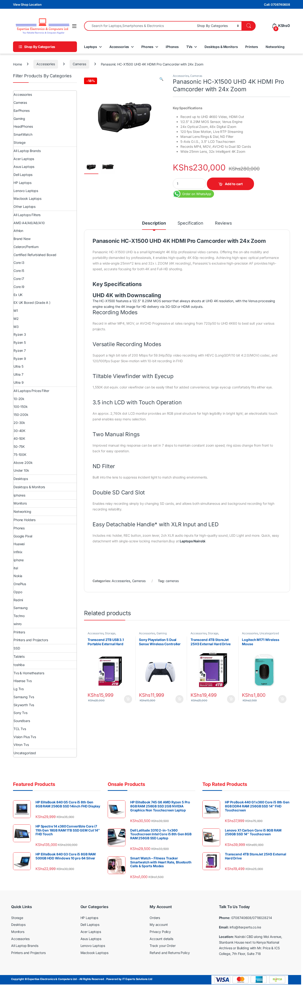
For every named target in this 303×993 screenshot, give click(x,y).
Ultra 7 (18, 374)
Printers (251, 47)
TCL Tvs (19, 729)
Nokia (17, 576)
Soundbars (21, 721)
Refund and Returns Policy (170, 953)
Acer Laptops (23, 159)
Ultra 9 (18, 382)
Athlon (18, 231)
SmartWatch (22, 134)
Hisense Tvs (22, 681)
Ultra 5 (18, 366)
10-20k (18, 399)
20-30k (19, 423)
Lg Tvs (18, 689)
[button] (161, 79)
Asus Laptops (23, 167)
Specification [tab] (190, 223)
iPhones (172, 47)
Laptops (90, 47)
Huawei (19, 544)
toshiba (19, 665)
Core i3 (18, 263)
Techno (19, 616)
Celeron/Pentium (26, 247)
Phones (147, 47)
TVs (189, 47)
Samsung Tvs (23, 697)
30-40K (19, 431)
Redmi (18, 600)
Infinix (17, 552)
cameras (172, 581)
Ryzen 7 (19, 350)
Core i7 (18, 279)
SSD (16, 648)
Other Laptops (24, 207)
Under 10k (21, 470)
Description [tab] (154, 223)
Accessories (119, 47)
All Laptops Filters (26, 215)
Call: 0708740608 (277, 4)
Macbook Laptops (27, 198)
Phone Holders (24, 520)
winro (17, 624)
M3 (16, 327)
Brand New (22, 239)
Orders (155, 918)
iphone (18, 560)
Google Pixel (22, 536)
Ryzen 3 (19, 334)
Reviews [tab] (223, 223)
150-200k (20, 415)
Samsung (20, 608)
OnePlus (19, 584)
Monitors (20, 503)
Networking (275, 47)
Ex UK (17, 295)
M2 (16, 319)
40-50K (19, 438)
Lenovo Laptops (25, 191)
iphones (19, 495)
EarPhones (21, 111)
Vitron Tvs (21, 745)
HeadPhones (23, 126)
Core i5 (18, 271)
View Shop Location (27, 4)
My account (159, 925)
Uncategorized (269, 633)
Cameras (79, 64)
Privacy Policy (160, 932)
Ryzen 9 (19, 359)
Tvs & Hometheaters (28, 673)
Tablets (19, 656)
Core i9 (18, 287)
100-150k (20, 407)
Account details (161, 939)
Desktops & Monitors (221, 47)
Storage (110, 633)
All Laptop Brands (27, 151)
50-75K (19, 446)
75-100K (19, 455)
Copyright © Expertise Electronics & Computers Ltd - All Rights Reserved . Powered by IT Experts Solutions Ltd (81, 979)
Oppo (17, 592)
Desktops (20, 479)
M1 (15, 311)
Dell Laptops (22, 175)
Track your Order (163, 946)
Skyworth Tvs (23, 705)
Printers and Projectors (30, 640)
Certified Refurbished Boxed (34, 255)
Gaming (161, 633)
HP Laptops (22, 183)
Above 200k (23, 463)
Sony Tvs (20, 713)
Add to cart (234, 184)
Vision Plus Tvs (24, 737)
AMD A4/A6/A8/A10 (29, 223)
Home (17, 64)
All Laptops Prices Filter (31, 391)
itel (15, 568)
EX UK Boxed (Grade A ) (31, 303)
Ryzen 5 (19, 342)
